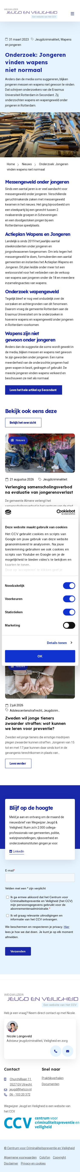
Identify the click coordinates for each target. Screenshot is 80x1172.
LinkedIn (18, 851)
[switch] (69, 598)
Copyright (59, 1157)
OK (40, 656)
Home (11, 164)
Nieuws (27, 164)
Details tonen (57, 642)
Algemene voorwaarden (20, 1157)
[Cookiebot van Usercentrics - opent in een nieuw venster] (57, 512)
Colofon (44, 1157)
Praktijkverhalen (53, 1078)
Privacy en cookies (33, 1163)
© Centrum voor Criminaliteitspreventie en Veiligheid (39, 1148)
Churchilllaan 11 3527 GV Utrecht (21, 1081)
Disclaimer (11, 1163)
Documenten (50, 1084)
